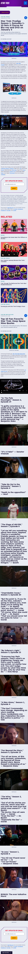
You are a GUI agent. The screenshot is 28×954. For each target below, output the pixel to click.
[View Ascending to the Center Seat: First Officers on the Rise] (14, 226)
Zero (24, 170)
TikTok (15, 209)
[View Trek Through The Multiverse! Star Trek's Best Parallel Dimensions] (14, 272)
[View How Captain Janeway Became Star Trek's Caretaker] (14, 249)
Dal (20, 168)
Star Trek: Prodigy (5, 16)
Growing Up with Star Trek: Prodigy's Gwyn (13, 306)
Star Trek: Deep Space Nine (7, 314)
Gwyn (2, 170)
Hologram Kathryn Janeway (7, 168)
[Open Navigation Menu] (25, 3)
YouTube (8, 210)
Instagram (20, 209)
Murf (2, 173)
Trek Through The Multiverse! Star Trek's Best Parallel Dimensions (13, 284)
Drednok (3, 174)
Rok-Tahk (14, 170)
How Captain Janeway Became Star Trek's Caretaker (13, 261)
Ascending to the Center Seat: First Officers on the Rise (14, 238)
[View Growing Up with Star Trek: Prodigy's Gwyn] (14, 295)
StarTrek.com (10, 207)
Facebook (3, 210)
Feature (2, 235)
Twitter (14, 210)
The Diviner (12, 173)
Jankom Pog (12, 171)
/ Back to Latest (5, 12)
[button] (5, 3)
